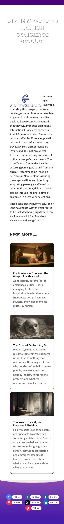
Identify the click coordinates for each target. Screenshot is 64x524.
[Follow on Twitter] (27, 502)
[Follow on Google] (9, 497)
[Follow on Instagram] (9, 502)
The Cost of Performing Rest (31, 345)
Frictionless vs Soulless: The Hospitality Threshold (30, 275)
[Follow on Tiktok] (28, 508)
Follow (17, 496)
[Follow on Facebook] (27, 497)
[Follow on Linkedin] (45, 502)
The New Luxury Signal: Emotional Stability (27, 424)
